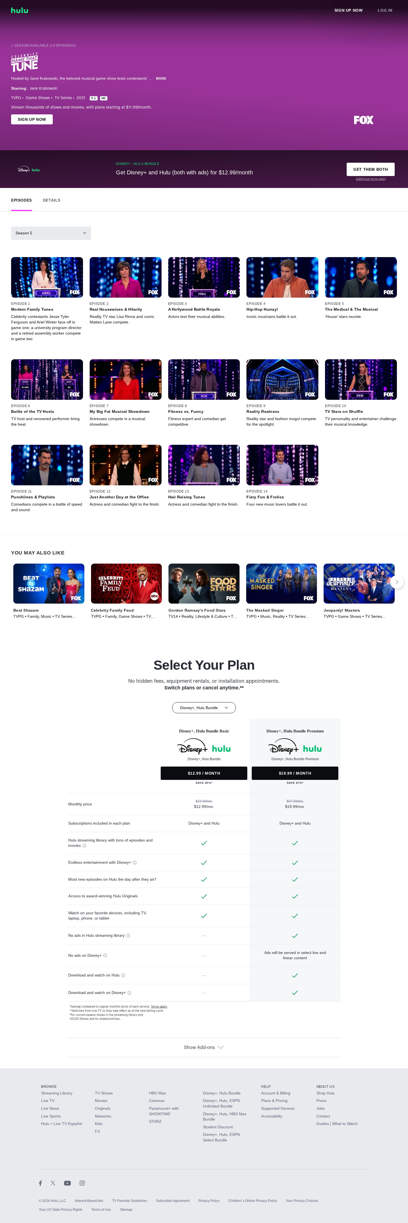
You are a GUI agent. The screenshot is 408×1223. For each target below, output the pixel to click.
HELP (266, 1087)
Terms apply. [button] (159, 1006)
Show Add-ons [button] (199, 1047)
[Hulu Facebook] (45, 1183)
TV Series (63, 98)
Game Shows (38, 98)
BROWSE (49, 1087)
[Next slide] (397, 582)
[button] (21, 199)
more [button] (161, 79)
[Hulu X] (57, 1183)
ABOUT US (325, 1087)
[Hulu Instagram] (82, 1183)
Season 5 (24, 233)
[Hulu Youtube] (72, 1183)
